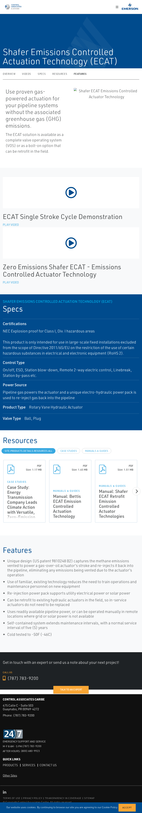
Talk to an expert (71, 689)
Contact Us (48, 765)
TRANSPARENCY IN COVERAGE (63, 798)
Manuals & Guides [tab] (96, 450)
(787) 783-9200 (22, 678)
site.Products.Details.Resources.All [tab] (28, 450)
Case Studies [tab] (68, 450)
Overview (9, 73)
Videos (26, 73)
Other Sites (10, 775)
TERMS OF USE (11, 798)
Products (10, 765)
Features (80, 73)
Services (28, 765)
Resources (59, 73)
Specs (42, 73)
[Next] (136, 491)
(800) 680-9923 (30, 750)
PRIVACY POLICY (32, 798)
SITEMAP (89, 798)
